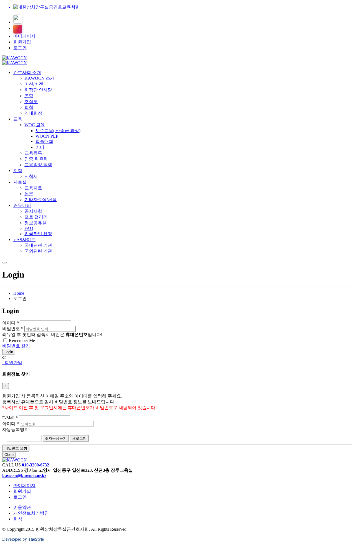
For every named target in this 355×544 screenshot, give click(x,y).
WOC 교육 (34, 124)
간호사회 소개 (27, 72)
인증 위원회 (36, 158)
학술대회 (44, 141)
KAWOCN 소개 (39, 78)
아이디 (10, 322)
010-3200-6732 (35, 465)
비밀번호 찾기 (16, 345)
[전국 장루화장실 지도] (17, 19)
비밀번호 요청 (15, 448)
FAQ (28, 228)
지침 (17, 170)
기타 (40, 147)
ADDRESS (12, 470)
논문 (28, 193)
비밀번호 (12, 328)
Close (9, 455)
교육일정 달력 (38, 164)
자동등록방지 (15, 429)
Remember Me (22, 340)
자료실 (20, 182)
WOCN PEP (47, 136)
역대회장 (33, 113)
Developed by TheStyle (23, 539)
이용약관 (22, 507)
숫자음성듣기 (56, 438)
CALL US (11, 465)
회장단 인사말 (38, 90)
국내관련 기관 (38, 245)
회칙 (28, 107)
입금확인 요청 (38, 233)
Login (8, 352)
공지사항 (33, 211)
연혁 (28, 95)
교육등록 (33, 153)
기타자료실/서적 (40, 199)
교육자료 (33, 188)
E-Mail (10, 417)
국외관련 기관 (38, 251)
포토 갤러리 (36, 217)
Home (18, 293)
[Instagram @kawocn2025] (17, 29)
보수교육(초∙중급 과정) (58, 130)
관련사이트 (24, 239)
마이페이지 (24, 36)
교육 (17, 119)
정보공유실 (35, 222)
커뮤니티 (22, 205)
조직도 (31, 101)
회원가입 (22, 42)
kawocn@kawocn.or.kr (24, 475)
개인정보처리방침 (31, 513)
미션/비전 (33, 84)
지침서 (31, 176)
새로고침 (79, 438)
